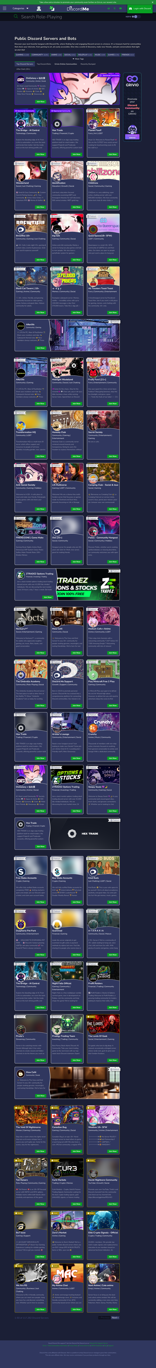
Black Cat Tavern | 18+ (27, 288)
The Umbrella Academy (28, 681)
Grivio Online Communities (66, 64)
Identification (58, 183)
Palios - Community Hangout (103, 537)
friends (128, 55)
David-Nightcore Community (102, 1179)
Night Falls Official (61, 983)
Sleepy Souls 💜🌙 (97, 786)
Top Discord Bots (44, 64)
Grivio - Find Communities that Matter (55, 1346)
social (69, 55)
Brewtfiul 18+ (23, 235)
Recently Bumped (88, 64)
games (113, 55)
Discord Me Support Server (99, 1343)
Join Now (41, 101)
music (100, 55)
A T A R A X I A (96, 930)
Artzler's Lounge (60, 734)
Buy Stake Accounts (62, 878)
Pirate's (20, 1036)
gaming (22, 55)
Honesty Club (59, 432)
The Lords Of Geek (97, 1036)
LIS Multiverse (59, 484)
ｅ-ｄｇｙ (57, 288)
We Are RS (21, 1285)
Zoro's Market (59, 1232)
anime (56, 55)
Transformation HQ (26, 432)
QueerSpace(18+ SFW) (100, 235)
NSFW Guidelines (97, 1346)
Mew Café (57, 628)
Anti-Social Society (25, 484)
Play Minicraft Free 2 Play (101, 681)
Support (111, 1346)
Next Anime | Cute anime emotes (100, 1287)
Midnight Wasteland (62, 379)
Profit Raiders (95, 983)
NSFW (129, 16)
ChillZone (93, 183)
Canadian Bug (59, 1127)
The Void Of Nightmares (28, 1127)
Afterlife (30, 324)
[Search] (16, 16)
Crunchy (92, 734)
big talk (56, 235)
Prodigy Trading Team (63, 1036)
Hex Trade (57, 130)
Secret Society (95, 432)
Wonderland (22, 183)
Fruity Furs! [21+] (97, 379)
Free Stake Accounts (26, 878)
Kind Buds (93, 878)
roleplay (85, 55)
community (40, 55)
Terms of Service (84, 1346)
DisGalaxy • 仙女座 (35, 78)
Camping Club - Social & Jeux (103, 484)
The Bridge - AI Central (28, 130)
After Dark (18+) (23, 69)
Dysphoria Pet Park (26, 930)
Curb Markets (59, 1179)
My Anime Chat (60, 1285)
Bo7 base (20, 1232)
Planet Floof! (94, 130)
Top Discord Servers (24, 64)
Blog (105, 1346)
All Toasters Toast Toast (100, 288)
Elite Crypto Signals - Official (103, 1232)
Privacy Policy (73, 1346)
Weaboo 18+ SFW (97, 1127)
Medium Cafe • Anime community (99, 630)
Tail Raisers (22, 1179)
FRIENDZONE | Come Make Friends (29, 539)
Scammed (57, 930)
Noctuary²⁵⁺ (22, 628)
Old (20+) (57, 537)
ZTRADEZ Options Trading (39, 573)
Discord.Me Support (62, 681)
